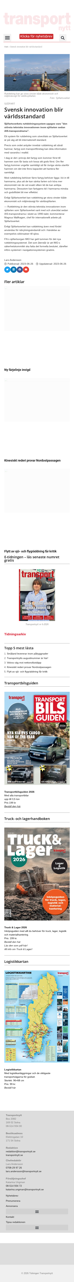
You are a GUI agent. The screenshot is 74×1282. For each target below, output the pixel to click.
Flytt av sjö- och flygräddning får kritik (30, 551)
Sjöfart (10, 103)
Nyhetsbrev (12, 1195)
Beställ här (10, 1087)
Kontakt (10, 1216)
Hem (6, 47)
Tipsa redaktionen (15, 1222)
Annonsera (12, 1206)
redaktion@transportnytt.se (20, 1151)
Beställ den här (12, 806)
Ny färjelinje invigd (17, 370)
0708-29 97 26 (14, 1167)
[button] (7, 38)
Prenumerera (13, 1200)
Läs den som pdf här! (16, 945)
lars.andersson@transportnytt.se (23, 1171)
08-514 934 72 (14, 1185)
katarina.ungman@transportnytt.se (25, 1189)
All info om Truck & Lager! (18, 949)
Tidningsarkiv (15, 634)
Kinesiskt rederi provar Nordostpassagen (32, 460)
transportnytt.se (14, 1155)
